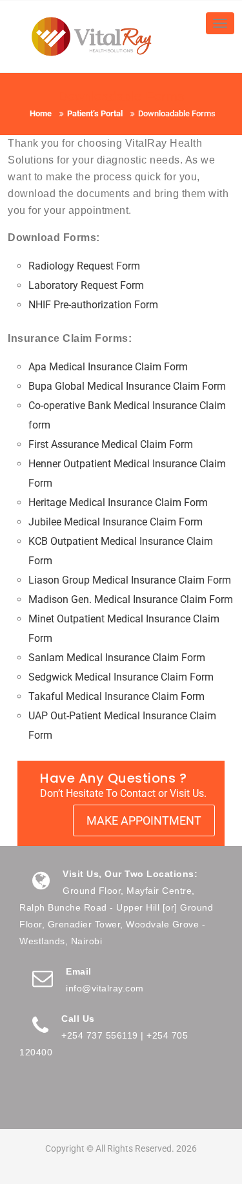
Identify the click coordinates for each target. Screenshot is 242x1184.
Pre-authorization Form (93, 305)
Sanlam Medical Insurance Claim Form (116, 657)
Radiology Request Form (84, 266)
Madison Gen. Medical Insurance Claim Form (130, 599)
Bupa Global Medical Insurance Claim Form (127, 386)
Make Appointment (143, 820)
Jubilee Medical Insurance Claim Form (115, 522)
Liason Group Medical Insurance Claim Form (129, 580)
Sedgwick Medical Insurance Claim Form (121, 677)
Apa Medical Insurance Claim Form (108, 367)
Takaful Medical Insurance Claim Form (116, 696)
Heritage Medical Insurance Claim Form (118, 502)
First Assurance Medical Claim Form (110, 444)
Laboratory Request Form (86, 285)
